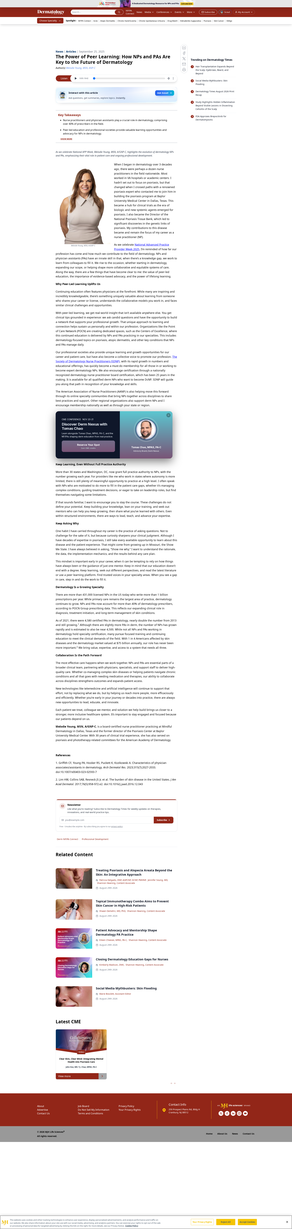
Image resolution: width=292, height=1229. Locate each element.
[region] (146, 1222)
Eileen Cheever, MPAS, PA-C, (113, 940)
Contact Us (43, 1113)
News (139, 12)
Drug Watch (172, 21)
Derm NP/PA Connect (67, 839)
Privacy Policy (126, 1106)
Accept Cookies (247, 1221)
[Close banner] (288, 4)
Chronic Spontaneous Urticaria (152, 21)
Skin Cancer (219, 21)
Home (209, 1133)
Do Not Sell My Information (93, 1109)
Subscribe (162, 820)
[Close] (287, 1222)
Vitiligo (229, 21)
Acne (95, 21)
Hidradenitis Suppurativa (190, 21)
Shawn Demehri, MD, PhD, (112, 911)
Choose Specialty (48, 20)
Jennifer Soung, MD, (158, 880)
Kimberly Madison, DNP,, (111, 964)
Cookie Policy (131, 1225)
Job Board (83, 1106)
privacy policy (117, 826)
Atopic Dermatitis (107, 21)
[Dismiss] (168, 415)
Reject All (225, 1221)
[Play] (75, 78)
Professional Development (95, 839)
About (40, 1106)
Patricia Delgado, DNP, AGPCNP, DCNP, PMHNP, (122, 880)
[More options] (173, 78)
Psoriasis (207, 21)
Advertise (42, 1109)
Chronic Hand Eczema (127, 21)
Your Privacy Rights (130, 1109)
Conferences (162, 12)
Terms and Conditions (90, 1113)
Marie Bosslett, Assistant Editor (115, 993)
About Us (222, 1133)
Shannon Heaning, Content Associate (116, 883)
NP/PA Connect (130, 12)
